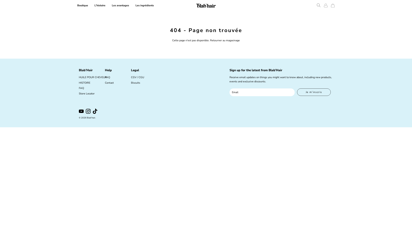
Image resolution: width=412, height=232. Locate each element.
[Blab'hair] (206, 5)
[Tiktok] (95, 111)
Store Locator (87, 93)
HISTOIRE (84, 83)
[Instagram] (88, 111)
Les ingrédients (145, 5)
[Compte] (326, 5)
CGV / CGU (137, 77)
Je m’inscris (314, 92)
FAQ (81, 88)
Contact (109, 83)
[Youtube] (81, 111)
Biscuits (135, 83)
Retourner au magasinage (225, 40)
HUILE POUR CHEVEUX (93, 77)
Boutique (82, 5)
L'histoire (99, 5)
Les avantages (120, 5)
